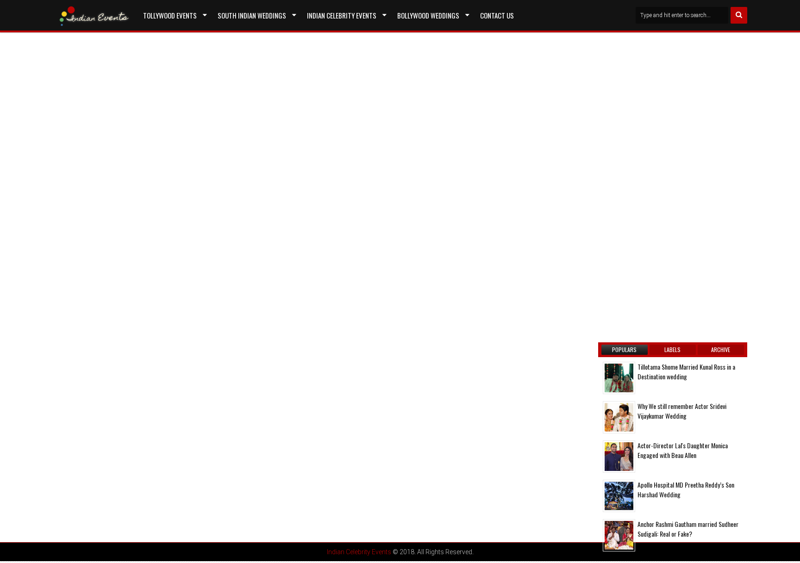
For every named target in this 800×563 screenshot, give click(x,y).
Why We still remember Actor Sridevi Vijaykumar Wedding (682, 411)
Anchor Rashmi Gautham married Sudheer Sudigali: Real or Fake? (688, 528)
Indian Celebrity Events (341, 15)
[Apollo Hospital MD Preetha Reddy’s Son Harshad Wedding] (619, 496)
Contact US (497, 15)
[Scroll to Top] (786, 549)
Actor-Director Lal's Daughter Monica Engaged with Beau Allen (683, 450)
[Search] (739, 15)
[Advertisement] (134, 139)
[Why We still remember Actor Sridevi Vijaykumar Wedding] (619, 417)
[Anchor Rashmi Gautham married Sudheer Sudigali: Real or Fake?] (619, 535)
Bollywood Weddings (428, 15)
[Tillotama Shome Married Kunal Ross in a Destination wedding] (619, 378)
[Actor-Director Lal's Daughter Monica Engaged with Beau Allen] (619, 456)
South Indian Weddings (252, 15)
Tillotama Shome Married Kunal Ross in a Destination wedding (686, 371)
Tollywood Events (170, 15)
